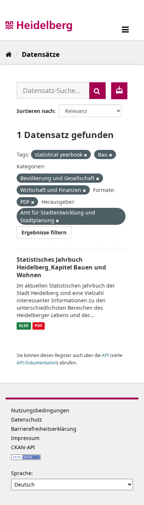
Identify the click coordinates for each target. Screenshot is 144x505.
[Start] (9, 54)
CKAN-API (23, 447)
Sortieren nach (35, 110)
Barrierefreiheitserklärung (43, 428)
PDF (38, 326)
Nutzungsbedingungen (40, 410)
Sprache (21, 473)
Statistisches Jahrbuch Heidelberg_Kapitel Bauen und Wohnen (61, 267)
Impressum (25, 438)
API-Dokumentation (37, 362)
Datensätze (41, 54)
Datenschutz (26, 419)
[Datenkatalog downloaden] (119, 90)
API (105, 355)
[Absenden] (97, 90)
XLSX (23, 326)
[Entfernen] (85, 155)
